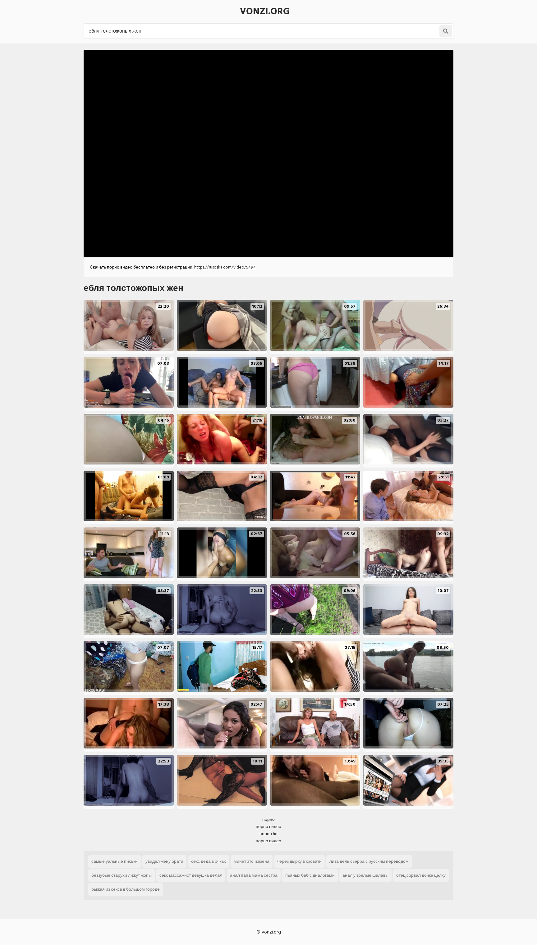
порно (268, 819)
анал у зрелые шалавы (365, 875)
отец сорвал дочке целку (421, 875)
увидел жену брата (164, 861)
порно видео (268, 826)
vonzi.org (265, 11)
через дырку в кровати (299, 861)
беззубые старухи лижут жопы (121, 875)
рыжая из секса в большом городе (125, 889)
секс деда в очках (208, 861)
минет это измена (251, 861)
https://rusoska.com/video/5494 (225, 267)
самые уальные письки (114, 861)
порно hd (268, 833)
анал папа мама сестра (254, 875)
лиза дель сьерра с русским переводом (369, 861)
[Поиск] (445, 31)
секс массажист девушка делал (190, 875)
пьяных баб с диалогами (310, 875)
